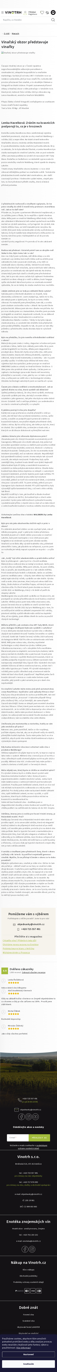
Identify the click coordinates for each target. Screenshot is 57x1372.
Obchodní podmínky (28, 1276)
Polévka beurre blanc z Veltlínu (18, 948)
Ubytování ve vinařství (28, 1333)
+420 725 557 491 (30, 929)
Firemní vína (28, 1314)
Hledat (53, 20)
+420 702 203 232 (30, 1235)
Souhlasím (28, 1363)
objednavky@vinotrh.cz (31, 924)
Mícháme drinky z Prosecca (16, 952)
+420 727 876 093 (30, 1182)
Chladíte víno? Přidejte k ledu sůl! (19, 940)
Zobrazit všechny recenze (33, 972)
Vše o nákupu (28, 1269)
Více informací (23, 1347)
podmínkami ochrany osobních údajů (32, 1147)
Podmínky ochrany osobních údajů (28, 1282)
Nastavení (28, 1354)
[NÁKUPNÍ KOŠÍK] (54, 12)
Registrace (32, 14)
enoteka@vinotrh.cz (32, 1241)
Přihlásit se (39, 1137)
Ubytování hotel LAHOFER (28, 1327)
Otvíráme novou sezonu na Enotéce (20, 944)
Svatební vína (29, 1321)
